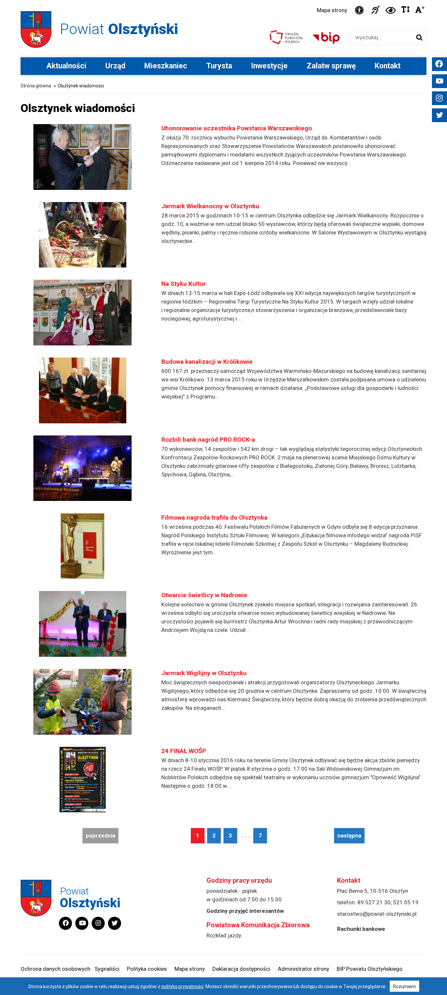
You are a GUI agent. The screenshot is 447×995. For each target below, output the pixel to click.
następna (349, 835)
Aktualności (66, 66)
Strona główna (36, 85)
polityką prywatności (182, 986)
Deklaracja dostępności (241, 969)
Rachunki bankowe (361, 929)
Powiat (119, 29)
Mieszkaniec (165, 66)
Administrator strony (303, 969)
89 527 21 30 (374, 902)
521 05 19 (406, 902)
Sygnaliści (107, 969)
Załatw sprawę (331, 66)
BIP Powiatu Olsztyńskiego (369, 969)
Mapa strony (332, 10)
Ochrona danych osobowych (55, 969)
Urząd (115, 66)
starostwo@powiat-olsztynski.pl (377, 914)
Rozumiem (404, 986)
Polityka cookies (147, 969)
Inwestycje (269, 66)
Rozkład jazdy (223, 935)
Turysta (219, 66)
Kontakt (388, 66)
